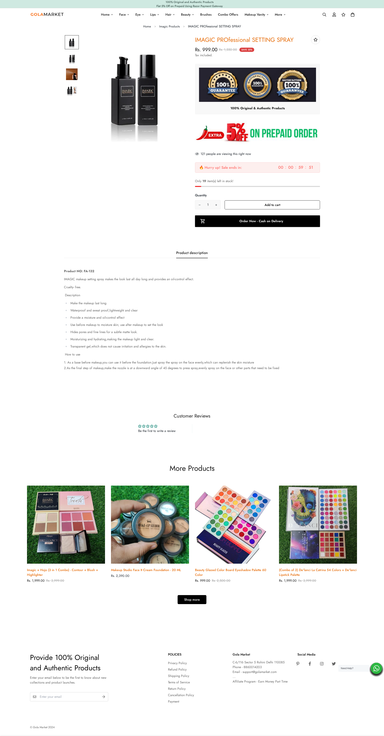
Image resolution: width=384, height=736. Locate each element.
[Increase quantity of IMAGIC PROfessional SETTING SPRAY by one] (216, 205)
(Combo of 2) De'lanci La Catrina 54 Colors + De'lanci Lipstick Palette (318, 572)
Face (122, 14)
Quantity (201, 195)
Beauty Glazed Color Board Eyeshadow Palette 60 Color (230, 572)
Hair (168, 14)
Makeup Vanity (255, 14)
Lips (153, 14)
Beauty (186, 14)
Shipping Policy (178, 676)
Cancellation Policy (181, 695)
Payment (173, 701)
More (278, 14)
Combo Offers (228, 14)
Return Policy (177, 688)
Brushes (206, 14)
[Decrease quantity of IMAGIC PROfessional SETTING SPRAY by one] (199, 205)
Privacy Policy (177, 663)
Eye (138, 14)
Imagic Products (169, 26)
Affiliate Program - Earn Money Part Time (260, 681)
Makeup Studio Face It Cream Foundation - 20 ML (146, 570)
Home (105, 14)
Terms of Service (179, 682)
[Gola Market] (47, 14)
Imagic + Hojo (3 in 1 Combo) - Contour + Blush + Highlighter (62, 572)
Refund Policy (177, 669)
